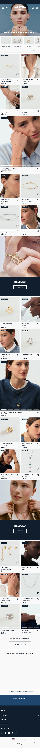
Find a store (5, 728)
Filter (34, 50)
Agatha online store (14, 691)
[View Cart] (37, 8)
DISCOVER (20, 531)
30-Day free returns (20, 698)
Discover (20, 287)
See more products (20, 644)
